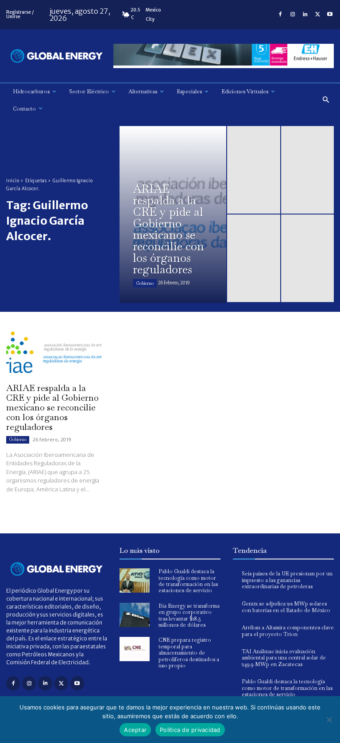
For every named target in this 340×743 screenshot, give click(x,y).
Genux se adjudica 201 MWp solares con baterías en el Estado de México (286, 606)
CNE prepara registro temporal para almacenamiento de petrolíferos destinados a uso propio (188, 652)
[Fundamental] (223, 56)
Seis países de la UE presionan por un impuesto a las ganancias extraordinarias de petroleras (287, 580)
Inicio (12, 181)
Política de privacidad (190, 729)
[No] (329, 719)
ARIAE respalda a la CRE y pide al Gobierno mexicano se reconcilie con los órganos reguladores (52, 407)
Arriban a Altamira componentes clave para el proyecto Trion (288, 630)
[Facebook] (280, 15)
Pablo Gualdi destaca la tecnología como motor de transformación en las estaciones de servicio (188, 581)
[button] (326, 100)
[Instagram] (293, 15)
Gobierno (145, 283)
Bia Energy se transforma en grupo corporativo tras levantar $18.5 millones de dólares (189, 615)
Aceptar (135, 729)
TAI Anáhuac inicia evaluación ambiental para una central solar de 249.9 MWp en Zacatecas (284, 658)
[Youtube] (330, 15)
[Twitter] (317, 15)
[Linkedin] (305, 15)
